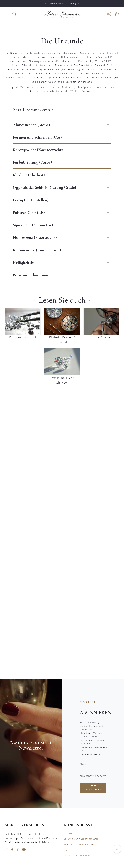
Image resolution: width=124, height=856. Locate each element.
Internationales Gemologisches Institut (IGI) (35, 61)
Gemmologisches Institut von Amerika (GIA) (88, 56)
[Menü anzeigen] (6, 14)
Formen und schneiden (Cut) (37, 137)
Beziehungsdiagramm (31, 274)
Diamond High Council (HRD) (94, 61)
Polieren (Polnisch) (29, 212)
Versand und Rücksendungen (81, 839)
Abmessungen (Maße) (31, 124)
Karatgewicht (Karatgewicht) (38, 149)
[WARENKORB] (117, 14)
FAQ (66, 850)
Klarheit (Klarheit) (29, 174)
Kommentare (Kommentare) (37, 250)
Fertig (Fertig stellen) (31, 199)
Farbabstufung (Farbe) (32, 162)
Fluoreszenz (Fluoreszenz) (35, 237)
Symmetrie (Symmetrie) (33, 224)
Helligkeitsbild (25, 262)
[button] (14, 14)
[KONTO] (109, 14)
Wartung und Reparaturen (79, 844)
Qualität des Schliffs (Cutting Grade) (44, 187)
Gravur (68, 833)
